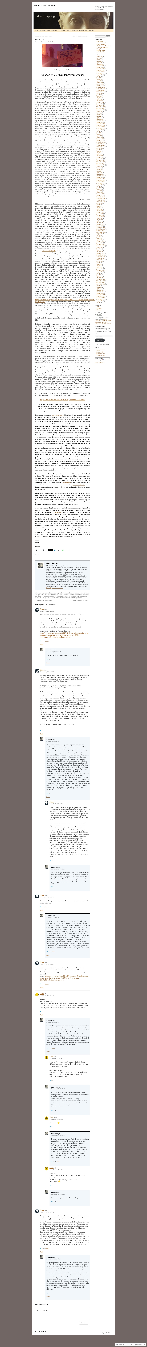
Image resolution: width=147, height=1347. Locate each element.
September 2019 (100, 183)
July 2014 (98, 263)
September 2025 (100, 73)
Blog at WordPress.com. (107, 1333)
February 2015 (100, 253)
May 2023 (98, 116)
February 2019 (100, 194)
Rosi (49, 597)
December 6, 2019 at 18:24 (56, 1058)
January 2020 (99, 177)
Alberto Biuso (64, 593)
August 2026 (99, 56)
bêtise (81, 593)
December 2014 (100, 255)
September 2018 (100, 201)
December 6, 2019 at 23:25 (56, 1119)
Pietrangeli (65, 596)
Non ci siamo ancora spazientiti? (101, 42)
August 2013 (99, 272)
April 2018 (99, 209)
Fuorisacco (99, 308)
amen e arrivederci (45, 30)
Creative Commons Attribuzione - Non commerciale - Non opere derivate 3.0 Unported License (103, 321)
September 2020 (100, 165)
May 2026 (98, 61)
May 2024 (98, 98)
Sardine (53, 597)
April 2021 (99, 154)
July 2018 (98, 205)
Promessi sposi (43, 597)
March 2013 (99, 278)
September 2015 (100, 246)
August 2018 (99, 203)
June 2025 (98, 78)
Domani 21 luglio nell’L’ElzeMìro (100, 51)
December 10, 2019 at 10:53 (53, 652)
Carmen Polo (58, 513)
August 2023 (99, 111)
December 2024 (100, 87)
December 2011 (100, 295)
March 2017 (99, 223)
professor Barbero (73, 596)
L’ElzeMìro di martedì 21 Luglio (102, 48)
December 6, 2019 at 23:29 (47, 964)
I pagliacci (55, 594)
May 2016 (98, 238)
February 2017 (100, 224)
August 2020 (99, 166)
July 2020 (98, 168)
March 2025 (99, 82)
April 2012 (99, 288)
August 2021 (99, 148)
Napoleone (38, 596)
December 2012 (100, 279)
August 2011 (99, 301)
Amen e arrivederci (44, 6)
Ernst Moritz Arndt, (49, 251)
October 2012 (100, 282)
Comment (83, 1323)
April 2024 (99, 99)
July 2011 (98, 302)
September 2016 (100, 232)
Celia (42, 993)
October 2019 (100, 182)
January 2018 (99, 214)
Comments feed (100, 353)
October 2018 (100, 200)
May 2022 (98, 134)
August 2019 (99, 185)
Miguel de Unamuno (75, 594)
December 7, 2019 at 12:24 (58, 1135)
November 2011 (100, 296)
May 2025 (98, 79)
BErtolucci (86, 593)
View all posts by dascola (54, 588)
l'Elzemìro (99, 310)
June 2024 (98, 96)
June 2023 (98, 114)
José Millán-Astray (58, 415)
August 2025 (99, 75)
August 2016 (99, 234)
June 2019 (98, 188)
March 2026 (99, 64)
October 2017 (100, 217)
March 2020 (99, 174)
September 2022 (100, 128)
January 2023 (99, 122)
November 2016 (100, 229)
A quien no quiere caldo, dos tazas (43, 36)
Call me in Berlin (100, 44)
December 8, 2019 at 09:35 (47, 672)
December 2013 (100, 270)
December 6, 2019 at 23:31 (47, 897)
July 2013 (98, 273)
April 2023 (99, 117)
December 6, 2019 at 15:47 (47, 996)
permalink (79, 597)
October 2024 (100, 90)
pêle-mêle (59, 596)
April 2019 (99, 191)
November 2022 (100, 125)
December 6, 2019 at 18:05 (53, 1022)
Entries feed (99, 352)
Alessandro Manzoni (73, 593)
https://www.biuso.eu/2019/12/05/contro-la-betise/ (62, 399)
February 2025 (100, 84)
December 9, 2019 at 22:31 (47, 611)
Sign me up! (100, 340)
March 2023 (99, 119)
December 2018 (100, 197)
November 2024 (100, 88)
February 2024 (100, 102)
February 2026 (100, 66)
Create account (100, 349)
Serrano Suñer (66, 483)
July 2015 (98, 249)
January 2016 (99, 243)
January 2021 (99, 159)
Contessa (37, 594)
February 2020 (100, 176)
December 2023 (100, 105)
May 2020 (98, 171)
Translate (107, 360)
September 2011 (100, 299)
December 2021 (100, 142)
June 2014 (98, 264)
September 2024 (100, 92)
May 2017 (98, 220)
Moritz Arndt (85, 594)
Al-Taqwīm (51, 593)
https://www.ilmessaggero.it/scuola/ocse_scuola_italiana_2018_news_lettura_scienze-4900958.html (65, 300)
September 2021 (100, 146)
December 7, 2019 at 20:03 (58, 1194)
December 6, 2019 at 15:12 (53, 1259)
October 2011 (100, 298)
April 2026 (99, 63)
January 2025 (99, 85)
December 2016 (100, 227)
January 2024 (99, 104)
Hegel (51, 594)
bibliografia (54, 30)
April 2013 (99, 276)
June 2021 (98, 151)
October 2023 (100, 108)
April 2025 (99, 81)
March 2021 (99, 156)
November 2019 (100, 180)
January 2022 (99, 140)
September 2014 (100, 259)
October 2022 (100, 127)
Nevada (44, 596)
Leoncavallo (66, 594)
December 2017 (100, 215)
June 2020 (98, 169)
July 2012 (98, 285)
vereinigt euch (64, 597)
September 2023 (100, 110)
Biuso (42, 609)
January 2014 (99, 269)
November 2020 (100, 162)
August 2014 (99, 261)
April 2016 (99, 240)
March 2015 (99, 252)
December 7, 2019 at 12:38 (53, 917)
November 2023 (100, 107)
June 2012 (98, 287)
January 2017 (99, 226)
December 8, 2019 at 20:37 (56, 804)
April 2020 (99, 172)
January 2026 (99, 67)
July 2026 (98, 58)
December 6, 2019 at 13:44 (47, 1212)
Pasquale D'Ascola (51, 596)
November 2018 (100, 198)
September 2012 (100, 284)
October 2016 (100, 230)
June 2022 (98, 133)
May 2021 (98, 153)
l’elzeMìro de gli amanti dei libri (87, 30)
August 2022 (99, 130)
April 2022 (99, 136)
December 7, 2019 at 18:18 (56, 1170)
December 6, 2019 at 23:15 (58, 1089)
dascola (54, 42)
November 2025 (100, 70)
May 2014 (98, 266)
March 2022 (99, 137)
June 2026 (98, 59)
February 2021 (100, 157)
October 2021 (100, 145)
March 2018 (99, 211)
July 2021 (98, 150)
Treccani (57, 597)
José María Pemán (78, 485)
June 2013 (98, 275)
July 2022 (98, 131)
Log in (98, 350)
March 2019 (99, 192)
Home (37, 30)
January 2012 (99, 293)
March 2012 (99, 290)
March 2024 (99, 101)
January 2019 (99, 195)
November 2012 (100, 281)
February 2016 (100, 241)
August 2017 (99, 218)
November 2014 (100, 256)
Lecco (60, 594)
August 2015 (99, 247)
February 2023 (100, 121)
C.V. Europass (62, 30)
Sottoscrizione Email (100, 326)
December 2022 (100, 124)
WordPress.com (100, 355)
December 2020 (100, 160)
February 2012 (100, 292)
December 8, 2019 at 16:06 (53, 741)
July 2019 (98, 186)
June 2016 (98, 237)
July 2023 (98, 113)
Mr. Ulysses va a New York (103, 46)
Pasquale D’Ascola (100, 363)
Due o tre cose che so (72, 30)
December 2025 (100, 69)
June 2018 (98, 206)
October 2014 (100, 258)
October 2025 (100, 72)
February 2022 (100, 139)
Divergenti (39, 39)
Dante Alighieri (45, 594)
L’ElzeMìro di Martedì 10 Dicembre (81, 36)
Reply (41, 644)
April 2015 (99, 250)
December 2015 (100, 244)
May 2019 (98, 189)
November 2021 (100, 143)
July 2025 (98, 76)
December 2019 (100, 179)
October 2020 (100, 163)
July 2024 (98, 95)
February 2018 (100, 212)
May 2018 (98, 208)
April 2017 (99, 221)
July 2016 (98, 235)
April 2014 (99, 267)
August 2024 (99, 93)
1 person (46, 641)
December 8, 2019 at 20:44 (58, 869)
